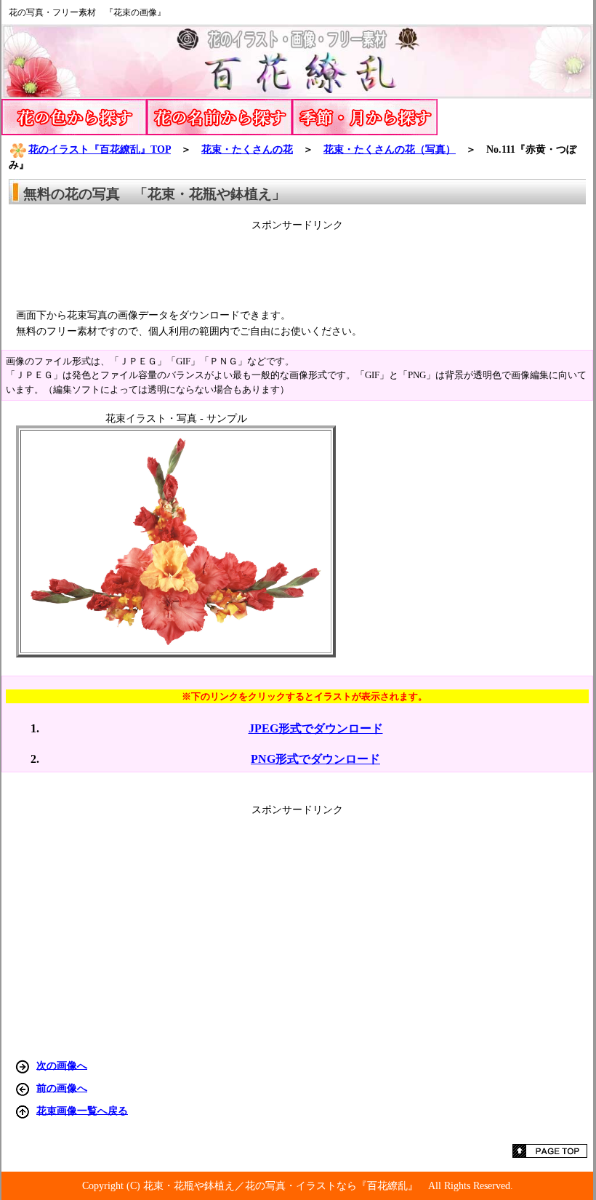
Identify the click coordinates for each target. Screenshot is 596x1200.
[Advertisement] (297, 264)
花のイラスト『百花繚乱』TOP (99, 149)
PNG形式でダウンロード (315, 759)
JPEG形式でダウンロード (316, 728)
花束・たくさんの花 (247, 149)
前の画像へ (61, 1087)
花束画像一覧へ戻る (82, 1110)
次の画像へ (61, 1065)
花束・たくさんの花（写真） (389, 149)
